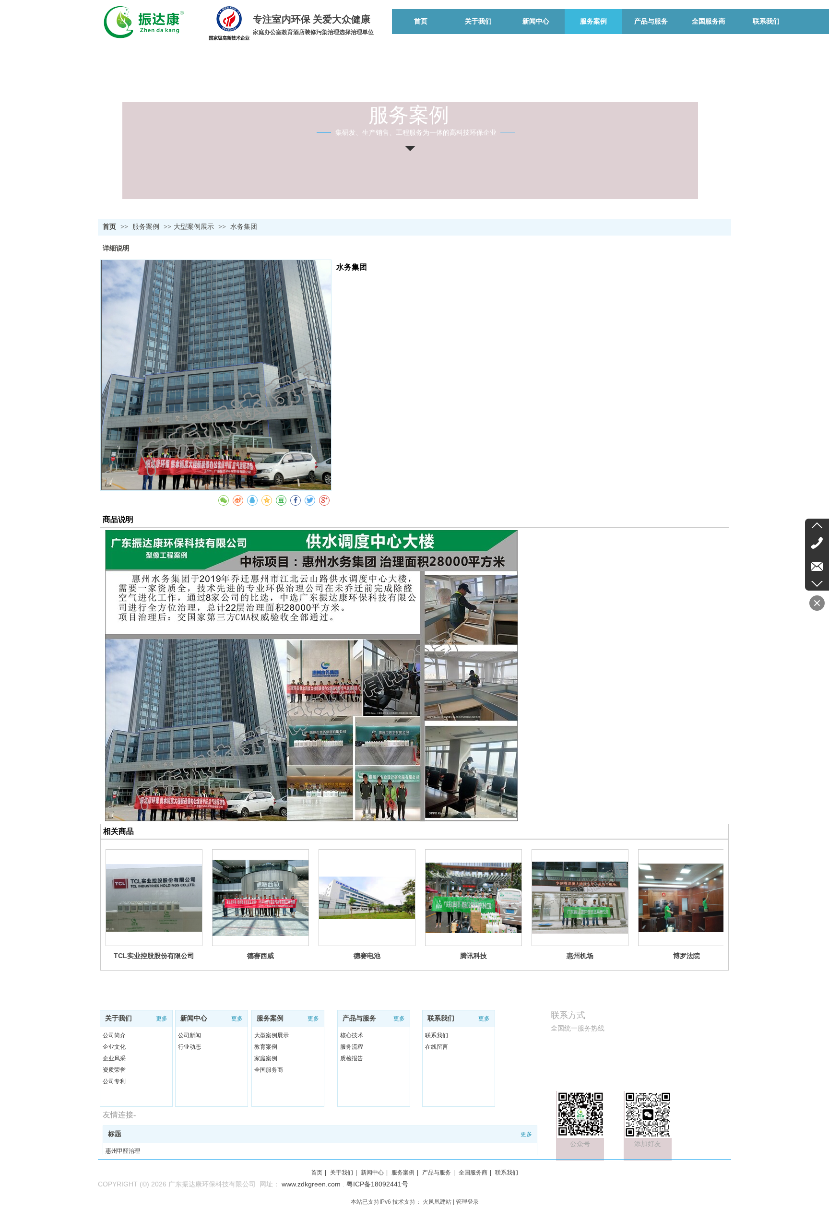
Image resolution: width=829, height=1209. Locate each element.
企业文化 (114, 1046)
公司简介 (114, 1035)
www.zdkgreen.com (311, 1184)
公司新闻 (189, 1035)
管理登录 (467, 1201)
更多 (161, 1018)
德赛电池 (367, 956)
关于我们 (118, 1018)
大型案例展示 (194, 226)
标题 (114, 1134)
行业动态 (189, 1046)
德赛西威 (260, 956)
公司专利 (114, 1081)
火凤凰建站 (437, 1201)
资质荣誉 (114, 1070)
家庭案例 (265, 1058)
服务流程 (351, 1046)
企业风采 (114, 1058)
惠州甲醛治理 (123, 1151)
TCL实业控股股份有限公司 (154, 956)
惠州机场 (580, 956)
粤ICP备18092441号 (377, 1184)
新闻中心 (193, 1018)
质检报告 (351, 1058)
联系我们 (440, 1018)
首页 (109, 226)
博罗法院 (686, 956)
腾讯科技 (473, 956)
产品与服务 (359, 1018)
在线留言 (436, 1046)
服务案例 (146, 226)
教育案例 (265, 1046)
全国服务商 (268, 1070)
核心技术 (351, 1035)
